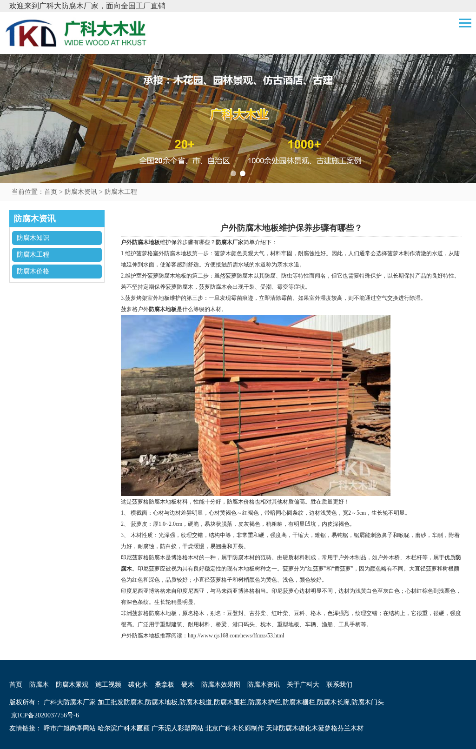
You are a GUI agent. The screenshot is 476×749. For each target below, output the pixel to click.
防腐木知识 (33, 237)
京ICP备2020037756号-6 (44, 715)
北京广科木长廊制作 (234, 728)
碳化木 (138, 684)
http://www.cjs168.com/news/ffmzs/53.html (236, 635)
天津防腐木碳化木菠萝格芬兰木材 (315, 728)
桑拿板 (164, 684)
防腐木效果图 (220, 684)
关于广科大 (303, 684)
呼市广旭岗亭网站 (70, 728)
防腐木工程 (121, 191)
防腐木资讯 (81, 191)
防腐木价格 (33, 271)
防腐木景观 (72, 684)
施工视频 (108, 684)
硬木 (187, 684)
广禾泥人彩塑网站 (178, 728)
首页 (50, 191)
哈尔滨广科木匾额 (124, 728)
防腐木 (39, 684)
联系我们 (339, 684)
